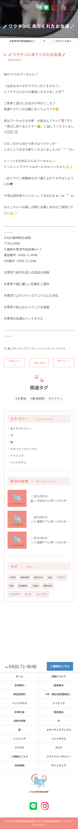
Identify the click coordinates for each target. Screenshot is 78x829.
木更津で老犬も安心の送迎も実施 (26, 272)
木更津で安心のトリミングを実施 (26, 307)
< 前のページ (14, 362)
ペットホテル (58, 348)
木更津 (12, 577)
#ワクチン (56, 398)
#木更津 (20, 398)
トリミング (43, 348)
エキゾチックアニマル (23, 348)
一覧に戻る (39, 363)
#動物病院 (37, 398)
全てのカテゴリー (21, 428)
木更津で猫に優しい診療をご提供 (26, 283)
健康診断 (47, 585)
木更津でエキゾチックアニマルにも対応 (31, 295)
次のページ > (63, 362)
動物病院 (25, 577)
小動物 (35, 585)
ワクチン (61, 577)
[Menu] (72, 7)
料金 (11, 585)
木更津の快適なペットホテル (23, 318)
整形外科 (38, 577)
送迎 (50, 577)
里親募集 (22, 585)
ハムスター (14, 594)
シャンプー (42, 594)
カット (28, 594)
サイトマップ (58, 765)
